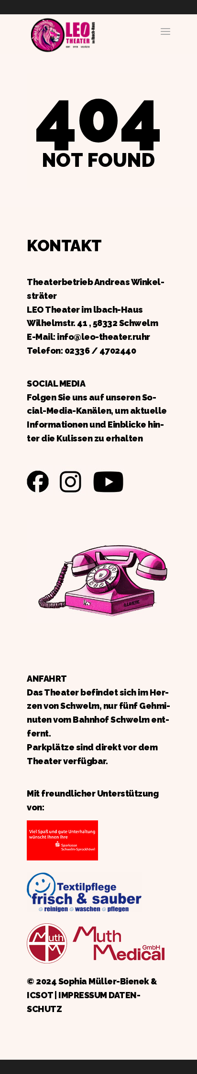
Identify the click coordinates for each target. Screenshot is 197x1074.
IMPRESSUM (82, 995)
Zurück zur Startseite (62, 33)
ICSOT (40, 995)
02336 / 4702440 (100, 351)
